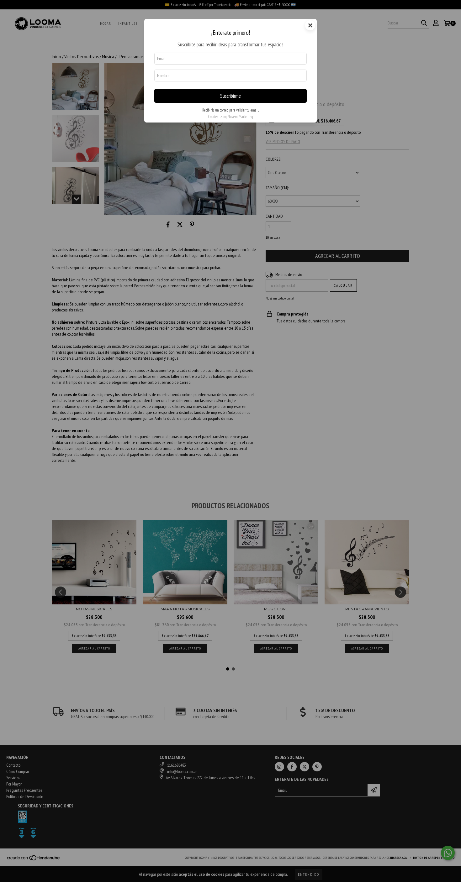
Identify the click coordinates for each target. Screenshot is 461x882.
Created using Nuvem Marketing (230, 116)
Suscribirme (230, 95)
